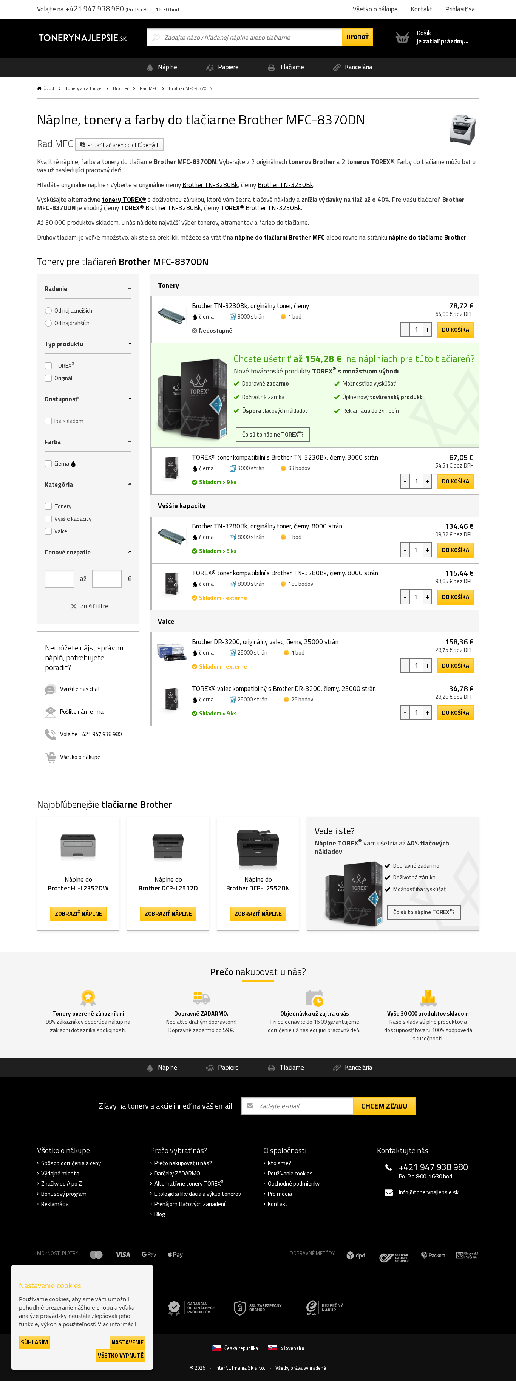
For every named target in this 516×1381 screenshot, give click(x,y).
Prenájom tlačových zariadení (189, 1204)
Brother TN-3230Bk (285, 185)
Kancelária (357, 67)
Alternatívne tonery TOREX (189, 1184)
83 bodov (299, 468)
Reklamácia (55, 1204)
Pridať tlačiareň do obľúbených (123, 145)
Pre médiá (280, 1194)
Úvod (48, 88)
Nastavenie (127, 1342)
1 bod (294, 316)
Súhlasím (34, 1342)
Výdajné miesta (60, 1173)
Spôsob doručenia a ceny (71, 1163)
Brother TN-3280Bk (210, 185)
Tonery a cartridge (83, 88)
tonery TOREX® (124, 199)
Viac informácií (117, 1324)
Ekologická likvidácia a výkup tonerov (197, 1194)
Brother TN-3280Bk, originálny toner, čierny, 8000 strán (267, 526)
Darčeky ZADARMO (177, 1173)
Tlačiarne (291, 67)
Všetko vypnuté (121, 1355)
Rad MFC (149, 88)
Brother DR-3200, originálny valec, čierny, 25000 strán (265, 642)
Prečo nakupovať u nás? (183, 1163)
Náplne (166, 67)
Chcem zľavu (384, 1106)
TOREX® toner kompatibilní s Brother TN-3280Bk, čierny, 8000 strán (285, 573)
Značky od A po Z (61, 1184)
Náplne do (78, 884)
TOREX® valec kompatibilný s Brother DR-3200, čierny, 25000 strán (284, 689)
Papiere (227, 67)
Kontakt (278, 1204)
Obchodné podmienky (294, 1184)
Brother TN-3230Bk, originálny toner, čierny (250, 306)
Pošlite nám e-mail (83, 711)
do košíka (455, 329)
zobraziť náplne (78, 913)
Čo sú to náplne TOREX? (273, 434)
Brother (120, 88)
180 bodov (300, 583)
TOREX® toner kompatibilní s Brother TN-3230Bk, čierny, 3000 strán (285, 457)
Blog (159, 1214)
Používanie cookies (290, 1173)
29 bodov (302, 699)
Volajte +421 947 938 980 (91, 734)
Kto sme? (279, 1163)
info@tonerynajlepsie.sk (429, 1192)
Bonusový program (64, 1194)
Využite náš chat (80, 688)
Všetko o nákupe (80, 756)
